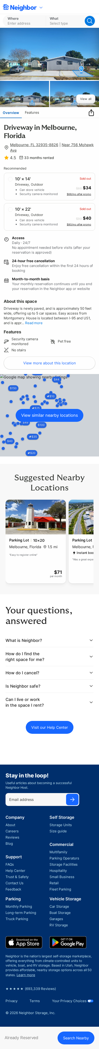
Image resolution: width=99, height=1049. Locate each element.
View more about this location (49, 363)
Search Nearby (76, 1038)
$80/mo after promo (79, 224)
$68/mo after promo (79, 194)
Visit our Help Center (49, 727)
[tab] (11, 112)
